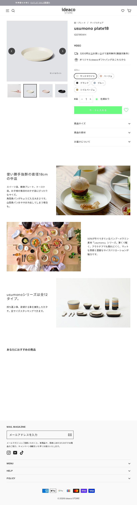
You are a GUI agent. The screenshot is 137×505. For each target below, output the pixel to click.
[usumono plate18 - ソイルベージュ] (21, 401)
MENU (10, 463)
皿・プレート (80, 23)
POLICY (11, 478)
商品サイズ (80, 123)
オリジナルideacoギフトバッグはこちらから (103, 59)
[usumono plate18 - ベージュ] (11, 401)
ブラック (84, 83)
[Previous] (11, 51)
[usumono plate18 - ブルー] (18, 401)
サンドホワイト (87, 76)
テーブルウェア (97, 23)
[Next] (62, 51)
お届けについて (82, 141)
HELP (10, 470)
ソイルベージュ (87, 90)
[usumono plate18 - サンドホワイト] (8, 401)
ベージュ (108, 76)
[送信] (70, 434)
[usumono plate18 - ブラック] (14, 401)
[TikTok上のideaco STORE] (22, 453)
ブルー (101, 83)
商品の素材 (80, 132)
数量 (76, 99)
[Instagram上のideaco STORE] (9, 453)
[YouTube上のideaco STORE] (15, 453)
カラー (77, 70)
